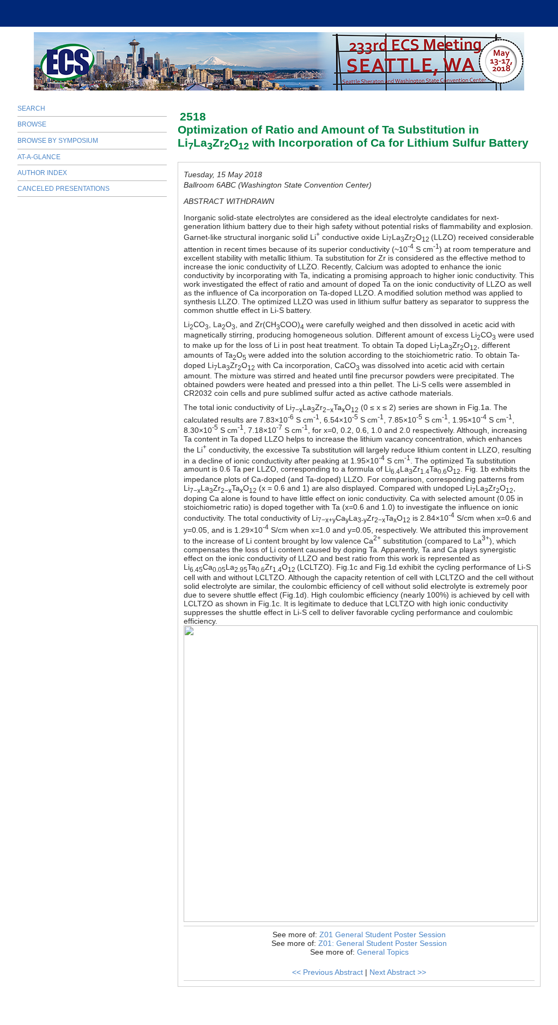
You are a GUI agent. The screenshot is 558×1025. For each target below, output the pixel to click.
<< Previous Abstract (327, 972)
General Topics (383, 952)
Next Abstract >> (397, 972)
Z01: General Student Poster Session (382, 943)
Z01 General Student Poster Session (382, 934)
